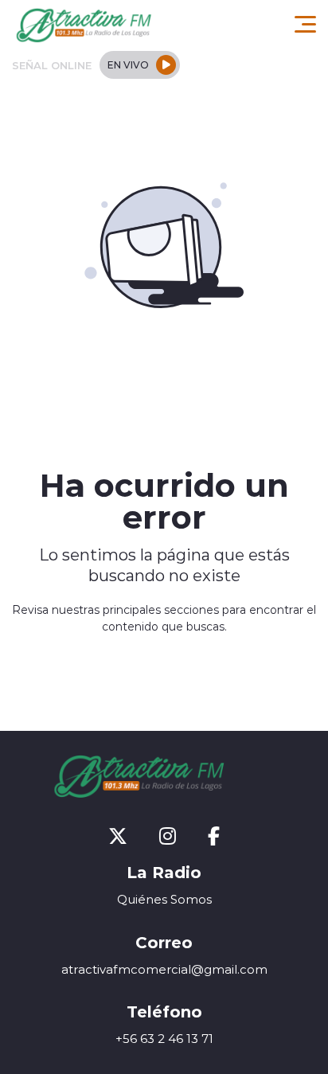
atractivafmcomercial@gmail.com (164, 969)
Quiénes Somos (164, 899)
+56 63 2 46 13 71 (164, 1038)
